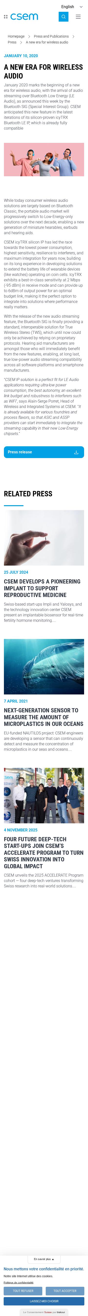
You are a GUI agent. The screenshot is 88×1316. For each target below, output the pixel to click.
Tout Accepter (65, 1291)
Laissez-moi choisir (44, 1301)
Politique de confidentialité (18, 1282)
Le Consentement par (44, 1312)
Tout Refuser (23, 1291)
